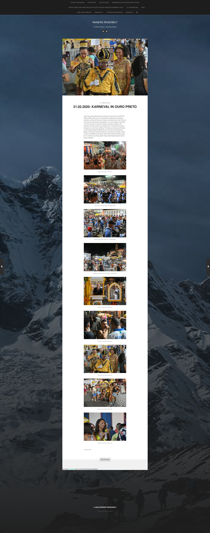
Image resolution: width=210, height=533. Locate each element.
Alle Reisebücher (132, 7)
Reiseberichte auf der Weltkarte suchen (125, 2)
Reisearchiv (98, 12)
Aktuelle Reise (104, 2)
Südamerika (88, 449)
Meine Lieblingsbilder (84, 12)
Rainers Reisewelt (105, 22)
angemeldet (71, 469)
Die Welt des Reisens (77, 2)
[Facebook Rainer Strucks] (106, 31)
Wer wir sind (91, 2)
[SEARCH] (137, 12)
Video (143, 7)
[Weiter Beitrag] (208, 266)
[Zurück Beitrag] (2, 266)
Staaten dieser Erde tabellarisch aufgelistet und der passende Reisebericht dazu (95, 7)
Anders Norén (108, 511)
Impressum (129, 12)
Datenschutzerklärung (115, 12)
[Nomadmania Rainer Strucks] (103, 31)
